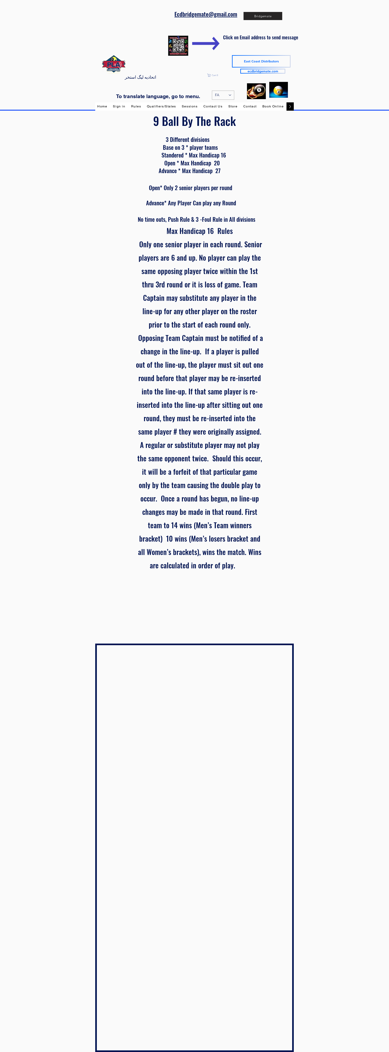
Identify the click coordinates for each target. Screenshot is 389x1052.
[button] (223, 75)
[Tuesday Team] (256, 91)
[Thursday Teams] (278, 90)
